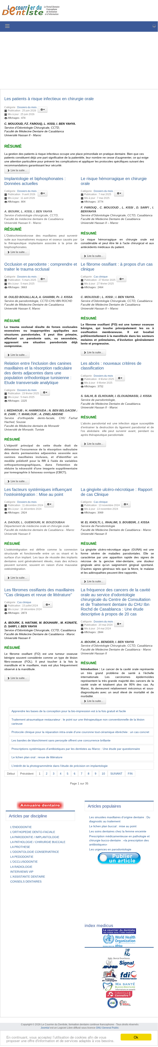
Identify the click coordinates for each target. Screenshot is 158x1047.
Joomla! (45, 1027)
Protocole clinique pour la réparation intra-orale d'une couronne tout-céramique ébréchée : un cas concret (80, 732)
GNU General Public (107, 1027)
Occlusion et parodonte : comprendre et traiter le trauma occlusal (40, 266)
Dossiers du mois (27, 107)
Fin (130, 773)
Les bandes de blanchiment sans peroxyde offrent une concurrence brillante (61, 740)
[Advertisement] (79, 60)
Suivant (116, 773)
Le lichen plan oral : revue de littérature (37, 757)
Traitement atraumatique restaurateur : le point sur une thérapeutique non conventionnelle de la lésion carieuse (78, 721)
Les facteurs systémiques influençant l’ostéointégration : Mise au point (38, 492)
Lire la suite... (18, 170)
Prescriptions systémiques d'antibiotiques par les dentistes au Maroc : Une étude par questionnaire (76, 748)
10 (103, 773)
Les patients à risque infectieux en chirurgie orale (49, 98)
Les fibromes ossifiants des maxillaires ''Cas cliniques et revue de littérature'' (39, 592)
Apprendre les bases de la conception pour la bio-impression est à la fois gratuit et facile (69, 711)
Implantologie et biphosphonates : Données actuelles (35, 181)
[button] (42, 110)
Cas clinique (101, 276)
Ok (136, 1037)
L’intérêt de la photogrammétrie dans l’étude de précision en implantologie (60, 765)
